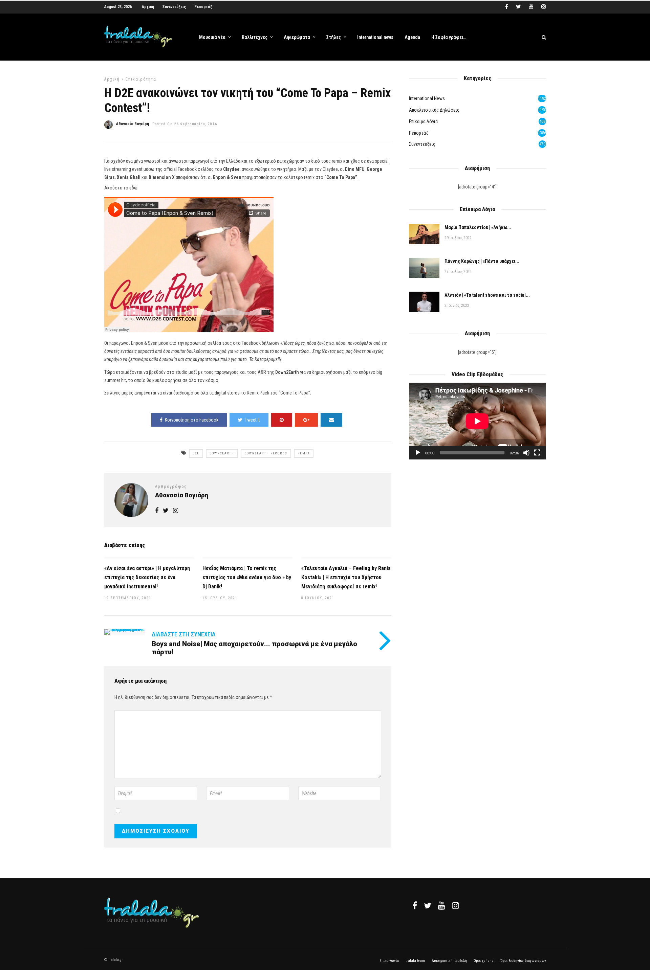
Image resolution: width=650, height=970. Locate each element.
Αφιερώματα (297, 37)
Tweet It (252, 420)
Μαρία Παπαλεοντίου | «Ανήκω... (478, 227)
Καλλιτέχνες (254, 37)
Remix (304, 453)
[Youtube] (531, 7)
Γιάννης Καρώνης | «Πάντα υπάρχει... (482, 261)
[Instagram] (543, 7)
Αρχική (148, 6)
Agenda (412, 37)
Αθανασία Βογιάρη (132, 123)
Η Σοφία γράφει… (448, 37)
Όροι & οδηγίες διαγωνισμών (523, 960)
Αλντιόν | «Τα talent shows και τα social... (487, 295)
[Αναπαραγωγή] (417, 452)
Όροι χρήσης (484, 960)
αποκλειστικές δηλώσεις (434, 110)
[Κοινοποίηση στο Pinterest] (281, 420)
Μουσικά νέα (212, 37)
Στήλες (333, 37)
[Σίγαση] (526, 452)
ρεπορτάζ (418, 133)
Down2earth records (265, 453)
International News (427, 98)
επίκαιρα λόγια (423, 121)
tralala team (415, 960)
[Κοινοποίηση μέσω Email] (331, 420)
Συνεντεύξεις (174, 6)
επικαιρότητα (141, 79)
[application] (477, 421)
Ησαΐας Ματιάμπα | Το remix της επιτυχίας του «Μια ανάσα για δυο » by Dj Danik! (246, 577)
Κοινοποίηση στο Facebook (191, 420)
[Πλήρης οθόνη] (537, 452)
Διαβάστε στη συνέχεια (184, 634)
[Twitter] (427, 905)
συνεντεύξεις (422, 144)
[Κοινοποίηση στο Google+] (306, 420)
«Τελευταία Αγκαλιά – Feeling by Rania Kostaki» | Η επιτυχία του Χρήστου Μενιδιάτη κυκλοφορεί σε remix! (346, 577)
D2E (196, 453)
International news (375, 37)
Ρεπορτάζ (203, 6)
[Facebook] (414, 905)
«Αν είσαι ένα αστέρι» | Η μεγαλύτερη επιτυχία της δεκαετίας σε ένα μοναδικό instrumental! (147, 577)
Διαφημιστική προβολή (449, 960)
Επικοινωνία (389, 960)
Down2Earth (222, 453)
